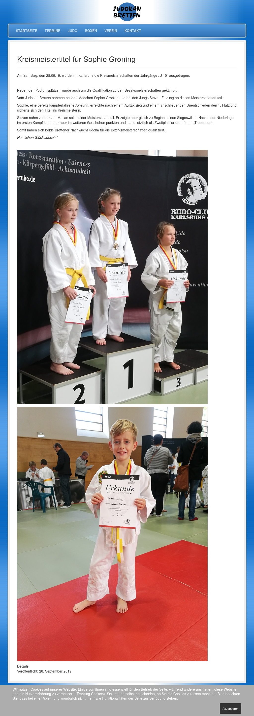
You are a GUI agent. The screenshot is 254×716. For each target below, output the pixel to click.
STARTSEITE (26, 30)
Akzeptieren (230, 708)
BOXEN (91, 30)
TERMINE (52, 30)
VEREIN (110, 30)
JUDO (72, 30)
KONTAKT (133, 30)
